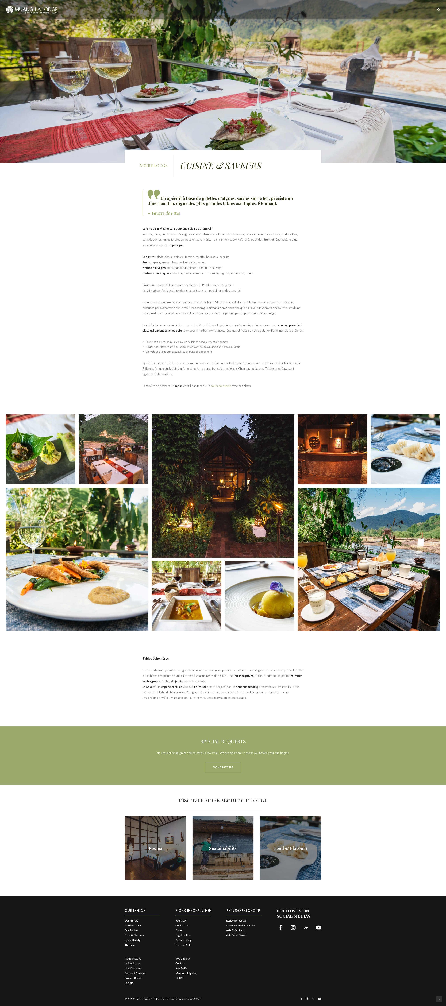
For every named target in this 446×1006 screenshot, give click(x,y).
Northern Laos (133, 925)
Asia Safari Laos (235, 930)
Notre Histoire (133, 958)
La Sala (129, 983)
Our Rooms (131, 930)
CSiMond (197, 998)
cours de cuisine (221, 386)
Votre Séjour (182, 958)
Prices (178, 930)
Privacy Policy (183, 940)
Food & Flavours (134, 935)
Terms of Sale (183, 945)
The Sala (130, 945)
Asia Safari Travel (236, 935)
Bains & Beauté (133, 978)
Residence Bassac (236, 920)
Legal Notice (182, 935)
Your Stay (181, 920)
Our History (131, 920)
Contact (180, 963)
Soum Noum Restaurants (240, 925)
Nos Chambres (133, 968)
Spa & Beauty (132, 940)
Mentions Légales (185, 973)
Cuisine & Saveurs (135, 973)
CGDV (179, 978)
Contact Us (223, 767)
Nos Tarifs (181, 968)
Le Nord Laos (132, 963)
